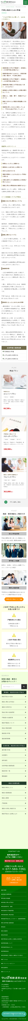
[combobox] (11, 686)
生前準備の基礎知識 (10, 6)
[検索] (24, 686)
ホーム (3, 6)
